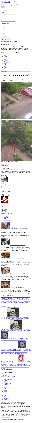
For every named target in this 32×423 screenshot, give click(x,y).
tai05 (2, 373)
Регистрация (7, 2)
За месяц (6, 217)
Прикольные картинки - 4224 (17, 245)
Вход (2, 2)
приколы (3, 161)
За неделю (6, 216)
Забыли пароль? (5, 5)
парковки (8, 161)
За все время (7, 220)
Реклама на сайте (11, 376)
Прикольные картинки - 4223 (17, 258)
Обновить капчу (5, 36)
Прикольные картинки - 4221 (17, 287)
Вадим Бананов (5, 165)
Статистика (4, 1)
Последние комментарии (7, 295)
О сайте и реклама (12, 1)
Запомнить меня (15, 5)
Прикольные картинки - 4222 (17, 274)
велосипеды (14, 161)
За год (5, 218)
